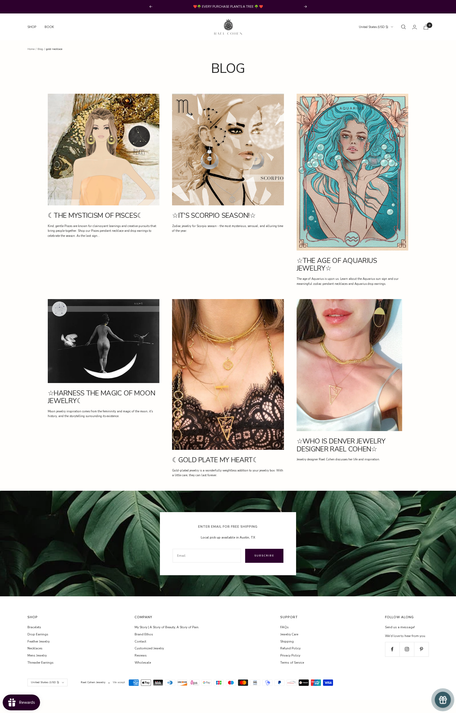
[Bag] (426, 27)
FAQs (284, 627)
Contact (140, 641)
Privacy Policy (290, 655)
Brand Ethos (144, 634)
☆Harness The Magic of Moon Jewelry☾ (101, 397)
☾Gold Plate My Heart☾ (215, 460)
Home (31, 49)
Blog (40, 49)
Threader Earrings (40, 662)
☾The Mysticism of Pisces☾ (95, 215)
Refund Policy (290, 648)
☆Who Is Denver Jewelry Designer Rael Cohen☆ (341, 445)
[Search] (403, 27)
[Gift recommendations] (443, 700)
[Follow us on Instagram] (407, 649)
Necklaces (34, 648)
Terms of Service (292, 662)
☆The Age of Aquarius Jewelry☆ (337, 264)
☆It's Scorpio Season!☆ (213, 215)
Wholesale (143, 662)
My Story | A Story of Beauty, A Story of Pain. (167, 627)
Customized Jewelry (149, 648)
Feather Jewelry (38, 641)
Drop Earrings (37, 634)
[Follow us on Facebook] (392, 649)
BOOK (49, 27)
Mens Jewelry (37, 655)
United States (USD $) (373, 27)
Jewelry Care (289, 634)
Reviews (141, 655)
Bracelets (34, 627)
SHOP (31, 27)
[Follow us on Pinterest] (421, 649)
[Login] (414, 27)
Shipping (287, 641)
